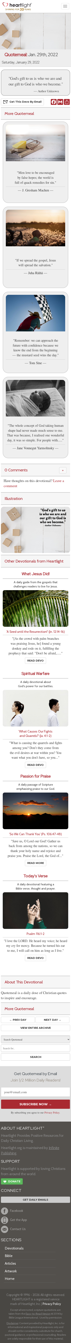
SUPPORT (10, 1161)
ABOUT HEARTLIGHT (22, 1128)
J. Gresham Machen (35, 190)
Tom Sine (35, 363)
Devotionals (14, 1248)
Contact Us (18, 1229)
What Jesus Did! (36, 573)
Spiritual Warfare (35, 673)
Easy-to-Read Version (38, 1313)
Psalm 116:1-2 (35, 934)
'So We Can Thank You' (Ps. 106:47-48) (35, 834)
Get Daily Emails (35, 1199)
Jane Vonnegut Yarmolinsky (35, 448)
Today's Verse (35, 876)
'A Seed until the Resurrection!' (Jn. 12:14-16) (35, 632)
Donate (11, 1181)
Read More (35, 863)
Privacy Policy (51, 1112)
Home (9, 1278)
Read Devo (35, 660)
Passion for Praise (35, 776)
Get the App (18, 1220)
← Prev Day (17, 1019)
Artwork (11, 1271)
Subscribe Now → (35, 1104)
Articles (10, 1263)
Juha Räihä (35, 272)
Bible (8, 1256)
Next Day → (52, 1019)
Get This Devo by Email (25, 101)
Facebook (16, 1211)
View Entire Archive (35, 1028)
